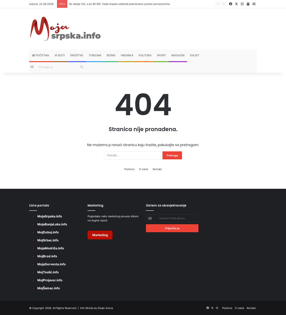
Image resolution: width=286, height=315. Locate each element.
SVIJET (194, 55)
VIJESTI (59, 55)
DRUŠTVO (76, 55)
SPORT (161, 55)
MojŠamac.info (48, 288)
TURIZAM (95, 55)
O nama (143, 169)
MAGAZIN (177, 55)
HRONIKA (127, 55)
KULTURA (145, 55)
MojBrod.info (47, 256)
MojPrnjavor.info (49, 280)
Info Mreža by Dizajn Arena (96, 308)
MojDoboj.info (48, 232)
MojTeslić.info (48, 272)
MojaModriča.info (50, 248)
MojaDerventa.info (51, 264)
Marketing (100, 235)
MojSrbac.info (48, 240)
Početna (42, 55)
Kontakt (157, 169)
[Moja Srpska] (65, 29)
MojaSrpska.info (49, 216)
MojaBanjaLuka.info (52, 224)
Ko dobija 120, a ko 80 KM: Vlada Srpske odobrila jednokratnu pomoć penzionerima (119, 3)
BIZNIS (111, 55)
